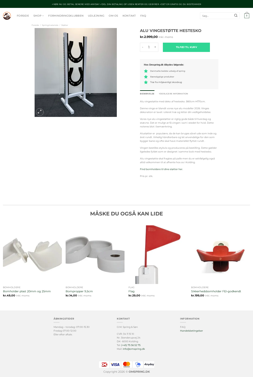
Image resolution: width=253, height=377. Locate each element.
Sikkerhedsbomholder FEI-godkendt (216, 291)
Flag (131, 291)
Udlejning (96, 15)
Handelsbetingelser (191, 330)
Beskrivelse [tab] (147, 94)
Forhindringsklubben (66, 15)
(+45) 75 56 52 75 (131, 345)
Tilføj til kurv (186, 47)
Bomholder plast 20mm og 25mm (27, 291)
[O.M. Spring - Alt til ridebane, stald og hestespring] (7, 16)
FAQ (143, 15)
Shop (37, 15)
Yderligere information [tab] (173, 94)
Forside (23, 15)
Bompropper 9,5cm (79, 291)
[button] (246, 16)
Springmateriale (50, 25)
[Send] (235, 15)
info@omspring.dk (134, 348)
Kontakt (129, 15)
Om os (113, 15)
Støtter (64, 25)
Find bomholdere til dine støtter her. (161, 169)
